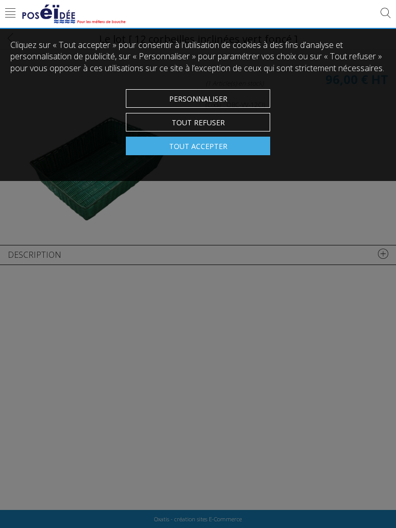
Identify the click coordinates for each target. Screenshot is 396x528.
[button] (10, 14)
